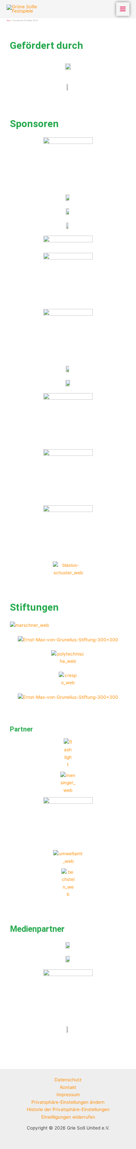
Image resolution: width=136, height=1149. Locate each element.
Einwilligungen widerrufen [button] (68, 1117)
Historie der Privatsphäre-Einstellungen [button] (68, 1109)
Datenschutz (68, 1079)
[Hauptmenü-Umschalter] (123, 9)
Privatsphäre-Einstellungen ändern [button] (68, 1102)
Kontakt (68, 1087)
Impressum (68, 1094)
